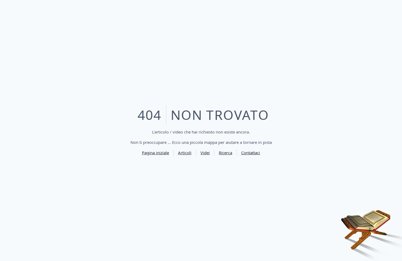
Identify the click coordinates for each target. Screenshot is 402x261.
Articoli (184, 152)
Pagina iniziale (155, 152)
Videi (205, 152)
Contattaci (250, 152)
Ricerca (225, 152)
